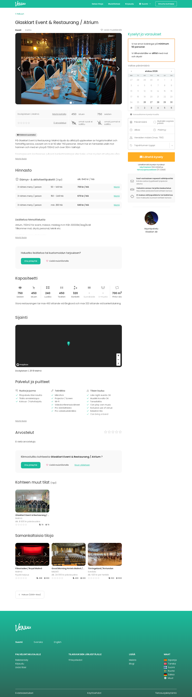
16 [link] (171, 91)
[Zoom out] (118, 360)
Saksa (170, 674)
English (57, 642)
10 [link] (131, 91)
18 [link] (138, 96)
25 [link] (138, 102)
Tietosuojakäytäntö (166, 693)
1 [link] (164, 80)
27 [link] (131, 80)
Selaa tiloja (97, 4)
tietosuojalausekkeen (147, 169)
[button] (19, 68)
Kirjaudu (129, 4)
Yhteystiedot (75, 660)
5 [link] (144, 85)
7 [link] (158, 85)
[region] (68, 346)
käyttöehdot (145, 167)
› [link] (171, 71)
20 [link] (151, 96)
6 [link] (151, 85)
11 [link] (138, 91)
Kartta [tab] (28, 30)
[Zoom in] (118, 355)
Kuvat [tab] (18, 30)
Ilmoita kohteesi (166, 4)
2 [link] (171, 80)
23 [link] (171, 96)
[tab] (68, 187)
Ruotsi (171, 670)
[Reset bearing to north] (118, 364)
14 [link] (158, 91)
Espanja (172, 660)
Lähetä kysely (153, 157)
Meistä (132, 660)
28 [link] (138, 80)
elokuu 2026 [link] (151, 71)
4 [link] (138, 85)
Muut (170, 678)
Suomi (144, 4)
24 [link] (131, 102)
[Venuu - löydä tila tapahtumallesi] (20, 3)
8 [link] (164, 85)
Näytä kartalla (59, 114)
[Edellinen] (19, 501)
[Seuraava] (45, 501)
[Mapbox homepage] (22, 364)
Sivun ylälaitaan (82, 465)
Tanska (171, 663)
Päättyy (162, 129)
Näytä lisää (21, 158)
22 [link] (165, 96)
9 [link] (171, 85)
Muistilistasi (114, 4)
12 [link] (144, 91)
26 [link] (145, 102)
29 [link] (145, 80)
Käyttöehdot (94, 693)
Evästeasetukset (24, 693)
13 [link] (151, 91)
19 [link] (145, 96)
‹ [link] (131, 71)
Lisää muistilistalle (113, 29)
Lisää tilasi (20, 667)
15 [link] (165, 91)
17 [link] (131, 96)
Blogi (131, 663)
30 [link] (151, 80)
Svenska (38, 642)
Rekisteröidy (21, 660)
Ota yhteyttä (30, 261)
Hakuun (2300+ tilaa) (31, 594)
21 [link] (158, 96)
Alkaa (137, 129)
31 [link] (158, 80)
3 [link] (131, 85)
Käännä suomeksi (28, 135)
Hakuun (20, 13)
